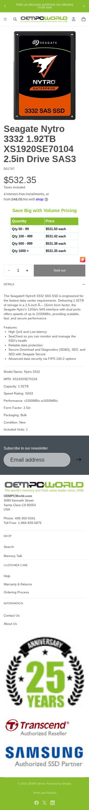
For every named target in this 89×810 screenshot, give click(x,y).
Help (7, 576)
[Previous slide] (5, 6)
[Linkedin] (52, 802)
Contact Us (12, 616)
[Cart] (84, 19)
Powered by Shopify (58, 783)
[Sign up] (78, 459)
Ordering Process (16, 592)
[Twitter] (44, 802)
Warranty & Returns (18, 584)
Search (9, 547)
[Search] (15, 19)
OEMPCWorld (36, 783)
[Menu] (5, 19)
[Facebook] (36, 802)
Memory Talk (13, 556)
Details (9, 284)
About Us (10, 624)
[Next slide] (84, 6)
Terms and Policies (44, 792)
